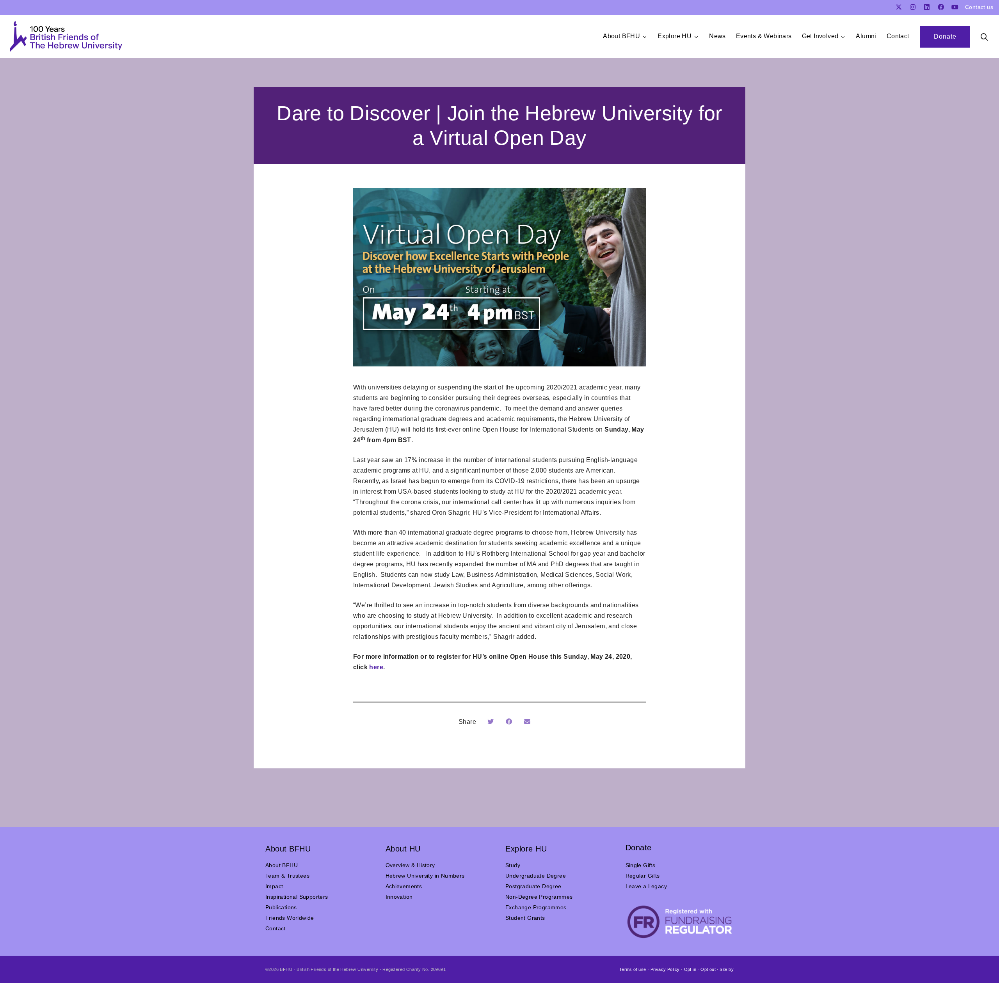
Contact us (979, 7)
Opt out (708, 969)
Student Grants (525, 918)
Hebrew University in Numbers (425, 876)
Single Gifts (641, 865)
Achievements (404, 886)
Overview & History (410, 865)
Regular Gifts (643, 876)
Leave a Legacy (646, 886)
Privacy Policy (665, 969)
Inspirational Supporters (296, 897)
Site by (727, 969)
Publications (281, 907)
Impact (274, 886)
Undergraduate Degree (535, 876)
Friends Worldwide (289, 918)
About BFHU (281, 865)
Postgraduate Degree (533, 886)
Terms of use (632, 969)
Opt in (690, 969)
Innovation (399, 897)
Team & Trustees (287, 876)
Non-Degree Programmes (538, 897)
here (376, 667)
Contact (275, 928)
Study (512, 865)
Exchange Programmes (536, 907)
